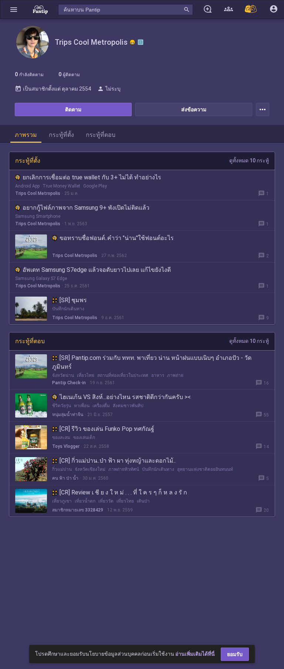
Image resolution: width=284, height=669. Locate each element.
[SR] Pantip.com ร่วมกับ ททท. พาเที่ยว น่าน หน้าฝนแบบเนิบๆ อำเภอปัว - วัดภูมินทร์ (151, 362)
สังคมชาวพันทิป (128, 405)
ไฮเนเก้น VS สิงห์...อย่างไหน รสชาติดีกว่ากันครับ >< (125, 397)
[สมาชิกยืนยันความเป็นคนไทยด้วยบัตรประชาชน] (132, 42)
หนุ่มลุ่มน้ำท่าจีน (67, 414)
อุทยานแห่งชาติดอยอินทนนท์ (205, 469)
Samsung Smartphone (37, 216)
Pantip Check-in (69, 382)
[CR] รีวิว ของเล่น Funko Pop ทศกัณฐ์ (107, 428)
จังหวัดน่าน (63, 375)
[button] (13, 9)
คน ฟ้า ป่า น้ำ (65, 478)
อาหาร (157, 375)
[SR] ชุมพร (73, 300)
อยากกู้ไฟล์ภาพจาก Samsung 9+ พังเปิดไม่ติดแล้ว (86, 207)
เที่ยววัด (106, 501)
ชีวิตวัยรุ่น (61, 405)
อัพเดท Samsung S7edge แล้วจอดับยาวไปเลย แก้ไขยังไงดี (97, 269)
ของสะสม (61, 437)
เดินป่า (143, 501)
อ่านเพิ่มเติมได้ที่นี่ (195, 654)
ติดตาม (73, 109)
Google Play (95, 186)
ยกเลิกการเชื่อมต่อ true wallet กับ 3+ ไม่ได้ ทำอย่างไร (92, 177)
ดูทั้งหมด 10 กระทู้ (249, 160)
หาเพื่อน (81, 405)
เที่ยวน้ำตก (85, 501)
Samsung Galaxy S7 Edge (41, 278)
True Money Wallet (61, 186)
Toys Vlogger (66, 446)
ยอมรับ (235, 654)
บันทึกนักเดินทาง (68, 308)
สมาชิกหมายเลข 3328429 (77, 510)
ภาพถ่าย (175, 375)
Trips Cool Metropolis (37, 193)
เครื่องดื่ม (101, 405)
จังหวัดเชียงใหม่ (90, 469)
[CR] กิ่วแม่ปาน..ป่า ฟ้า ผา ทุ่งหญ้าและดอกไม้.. (118, 460)
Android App (27, 186)
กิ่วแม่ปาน (62, 469)
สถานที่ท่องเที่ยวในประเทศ (122, 375)
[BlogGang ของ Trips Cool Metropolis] (140, 42)
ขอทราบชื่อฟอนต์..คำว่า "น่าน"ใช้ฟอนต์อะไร (117, 237)
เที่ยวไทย (85, 375)
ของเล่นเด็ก (84, 437)
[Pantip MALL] (251, 9)
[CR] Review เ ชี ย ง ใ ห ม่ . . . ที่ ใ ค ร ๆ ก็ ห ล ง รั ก (123, 492)
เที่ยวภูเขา (62, 501)
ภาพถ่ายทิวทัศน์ (123, 469)
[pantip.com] (40, 9)
